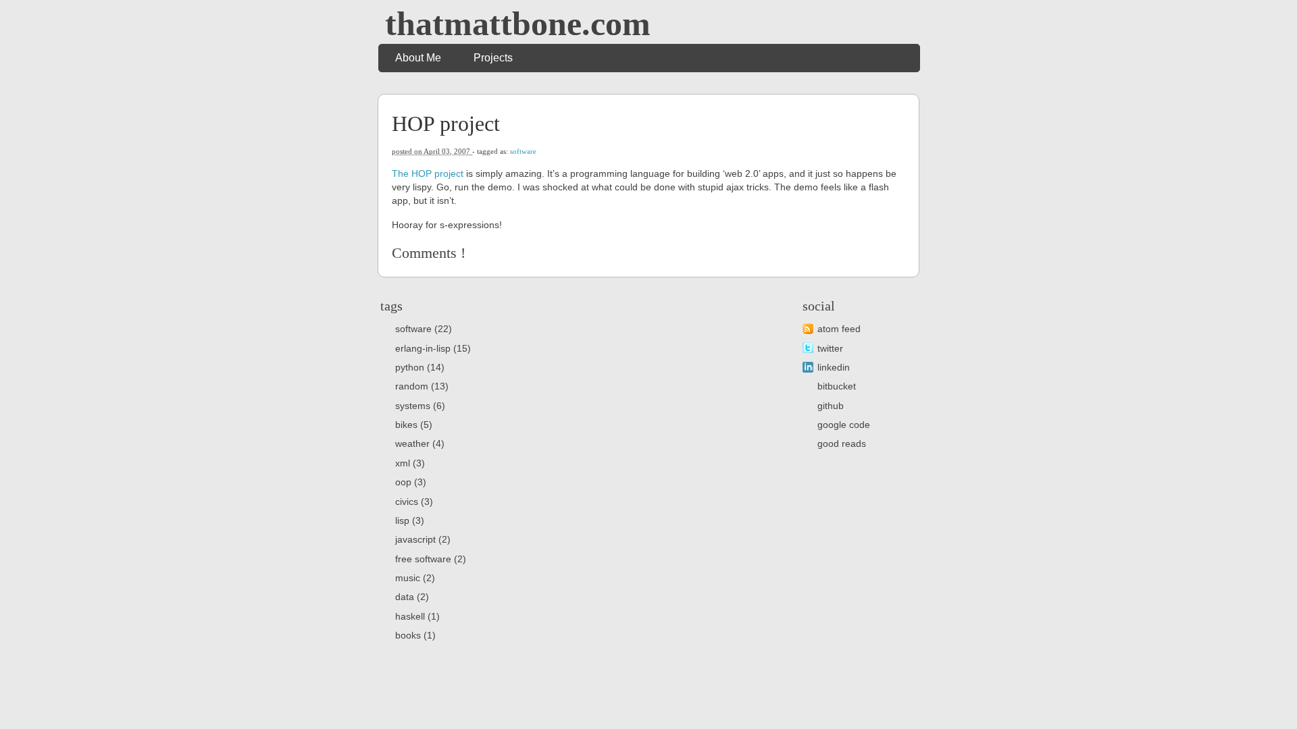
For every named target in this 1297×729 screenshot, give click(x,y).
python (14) (419, 367)
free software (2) (430, 559)
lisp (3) (409, 520)
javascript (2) (423, 539)
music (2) (415, 577)
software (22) (423, 328)
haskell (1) (417, 616)
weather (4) (419, 443)
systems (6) (420, 405)
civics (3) (414, 501)
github (830, 405)
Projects (493, 57)
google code (843, 424)
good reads (841, 443)
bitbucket (836, 386)
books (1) (415, 635)
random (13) (422, 386)
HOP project (446, 123)
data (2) (412, 596)
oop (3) (410, 482)
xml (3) (410, 463)
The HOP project (427, 173)
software (523, 151)
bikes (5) (413, 424)
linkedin (833, 367)
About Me (418, 57)
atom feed (839, 328)
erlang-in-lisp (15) (433, 348)
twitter (830, 348)
